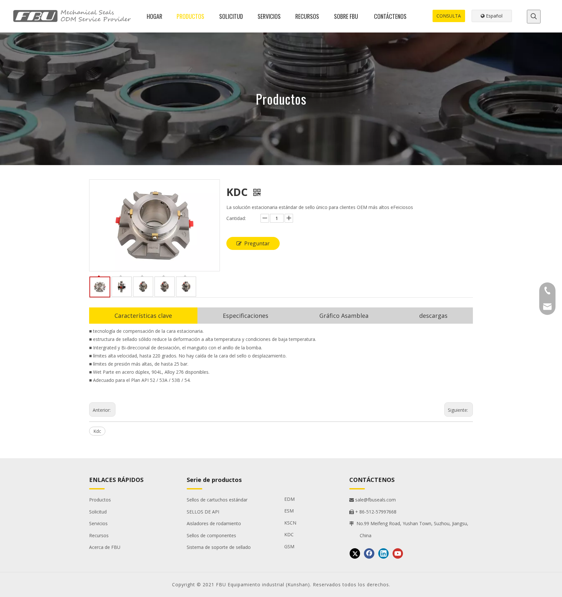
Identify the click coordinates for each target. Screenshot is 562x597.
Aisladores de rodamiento (214, 523)
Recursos (99, 535)
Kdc (97, 431)
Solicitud (98, 512)
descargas (433, 315)
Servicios (98, 523)
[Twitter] (355, 553)
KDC (289, 534)
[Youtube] (398, 553)
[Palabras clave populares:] (534, 16)
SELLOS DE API (203, 512)
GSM (289, 546)
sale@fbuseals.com (372, 500)
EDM (289, 499)
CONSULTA (448, 16)
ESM (289, 511)
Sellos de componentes (211, 535)
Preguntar (257, 243)
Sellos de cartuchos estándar (217, 500)
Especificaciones (245, 315)
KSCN (290, 523)
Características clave (143, 315)
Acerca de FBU (104, 547)
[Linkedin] (383, 553)
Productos (100, 500)
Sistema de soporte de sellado (219, 547)
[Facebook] (369, 553)
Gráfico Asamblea (343, 315)
